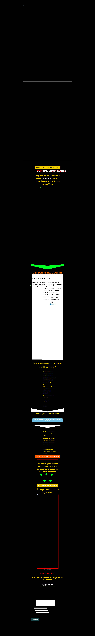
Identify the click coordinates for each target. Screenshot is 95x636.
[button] (48, 167)
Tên (32, 607)
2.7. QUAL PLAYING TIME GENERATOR (46, 18)
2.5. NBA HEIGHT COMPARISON (54, 15)
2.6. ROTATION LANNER (67, 15)
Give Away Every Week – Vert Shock (47, 34)
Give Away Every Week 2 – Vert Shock (47, 36)
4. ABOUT (45, 28)
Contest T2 (43, 31)
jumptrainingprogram (64, 49)
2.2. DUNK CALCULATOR (51, 13)
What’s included (69, 65)
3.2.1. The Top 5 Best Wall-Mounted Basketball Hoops (49, 23)
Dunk (48, 31)
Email (32, 610)
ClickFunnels (69, 28)
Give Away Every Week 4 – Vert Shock (47, 39)
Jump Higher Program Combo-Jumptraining (63, 47)
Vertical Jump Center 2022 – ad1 (31, 62)
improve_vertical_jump (48, 44)
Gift (32, 34)
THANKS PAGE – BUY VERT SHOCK (64, 52)
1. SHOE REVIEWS (44, 8)
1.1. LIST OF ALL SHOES (54, 8)
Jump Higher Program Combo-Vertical (37, 49)
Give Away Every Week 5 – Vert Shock (64, 39)
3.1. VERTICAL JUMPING (67, 18)
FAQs (29, 34)
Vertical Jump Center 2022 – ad (65, 60)
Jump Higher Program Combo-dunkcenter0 (63, 44)
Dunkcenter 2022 (60, 31)
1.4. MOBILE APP (68, 10)
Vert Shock (70, 55)
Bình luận (33, 605)
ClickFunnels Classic (36, 31)
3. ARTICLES (58, 18)
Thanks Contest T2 (52, 52)
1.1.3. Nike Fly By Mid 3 (42, 10)
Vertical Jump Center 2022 (52, 60)
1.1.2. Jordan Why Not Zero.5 (30, 10)
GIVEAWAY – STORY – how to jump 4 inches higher (44, 41)
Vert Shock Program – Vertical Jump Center (63, 57)
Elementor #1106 (68, 31)
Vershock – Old (63, 55)
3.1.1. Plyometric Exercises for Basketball (48, 21)
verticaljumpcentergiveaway (50, 65)
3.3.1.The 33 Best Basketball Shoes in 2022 (41, 26)
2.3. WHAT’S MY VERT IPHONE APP (64, 13)
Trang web (33, 612)
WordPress (70, 632)
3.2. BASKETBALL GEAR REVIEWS (65, 21)
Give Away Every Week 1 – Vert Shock (64, 34)
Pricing (34, 52)
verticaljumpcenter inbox (55, 62)
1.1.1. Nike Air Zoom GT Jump (66, 8)
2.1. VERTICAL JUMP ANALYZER (38, 13)
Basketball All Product (61, 28)
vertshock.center (60, 65)
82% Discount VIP (52, 28)
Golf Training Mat (59, 41)
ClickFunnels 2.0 (27, 31)
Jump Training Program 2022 (52, 49)
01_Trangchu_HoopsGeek (34, 8)
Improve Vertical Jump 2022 (36, 44)
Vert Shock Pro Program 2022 (46, 57)
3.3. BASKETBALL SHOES (67, 23)
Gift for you (36, 34)
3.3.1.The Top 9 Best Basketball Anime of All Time (62, 26)
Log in (71, 49)
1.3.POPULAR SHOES (59, 10)
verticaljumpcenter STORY (66, 62)
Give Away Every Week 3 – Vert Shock (64, 36)
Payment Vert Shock (27, 52)
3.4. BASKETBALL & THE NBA (35, 28)
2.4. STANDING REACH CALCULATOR (38, 15)
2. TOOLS (28, 13)
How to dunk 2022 (68, 41)
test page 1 (39, 52)
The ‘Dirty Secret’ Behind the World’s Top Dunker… (39, 55)
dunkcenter (53, 31)
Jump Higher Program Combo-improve (44, 47)
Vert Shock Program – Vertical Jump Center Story (34, 60)
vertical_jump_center (44, 62)
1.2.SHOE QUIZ (51, 10)
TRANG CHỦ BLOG (55, 55)
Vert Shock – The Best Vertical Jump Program (53, 5)
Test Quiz (45, 52)
